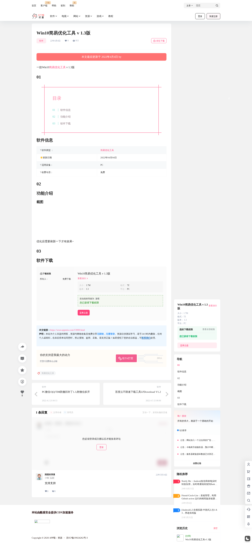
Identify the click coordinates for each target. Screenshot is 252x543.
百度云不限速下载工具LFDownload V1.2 (138, 392)
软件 (52, 16)
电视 (64, 16)
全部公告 (197, 463)
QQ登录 (183, 430)
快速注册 (213, 16)
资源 (87, 16)
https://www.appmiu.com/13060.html (67, 330)
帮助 (54, 5)
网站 (75, 16)
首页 (34, 5)
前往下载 (160, 41)
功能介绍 (65, 116)
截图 (179, 391)
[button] (247, 538)
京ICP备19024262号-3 (77, 537)
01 (178, 365)
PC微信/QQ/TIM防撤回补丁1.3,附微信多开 (66, 392)
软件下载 (65, 123)
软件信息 (65, 109)
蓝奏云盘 (84, 313)
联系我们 (146, 338)
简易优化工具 (57, 67)
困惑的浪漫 (50, 474)
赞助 (72, 4)
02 (178, 378)
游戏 (99, 16)
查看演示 (82, 278)
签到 (63, 5)
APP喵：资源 (55, 537)
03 (178, 397)
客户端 (44, 4)
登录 (200, 16)
